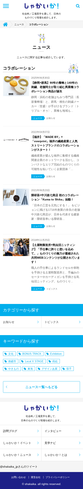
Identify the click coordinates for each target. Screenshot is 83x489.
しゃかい (41, 6)
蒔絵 (55, 361)
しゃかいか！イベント (17, 443)
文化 (10, 353)
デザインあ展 (49, 368)
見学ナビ (50, 443)
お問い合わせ (18, 477)
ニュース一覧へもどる (41, 387)
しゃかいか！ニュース (17, 454)
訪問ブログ (10, 431)
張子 (69, 368)
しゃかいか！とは (56, 454)
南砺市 (12, 361)
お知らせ (8, 322)
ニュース (19, 24)
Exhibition (56, 353)
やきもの (13, 368)
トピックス (52, 322)
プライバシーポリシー (58, 477)
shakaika (30, 484)
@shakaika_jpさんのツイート (19, 466)
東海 (30, 368)
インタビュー (53, 431)
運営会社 (35, 477)
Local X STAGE (34, 361)
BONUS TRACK (31, 353)
